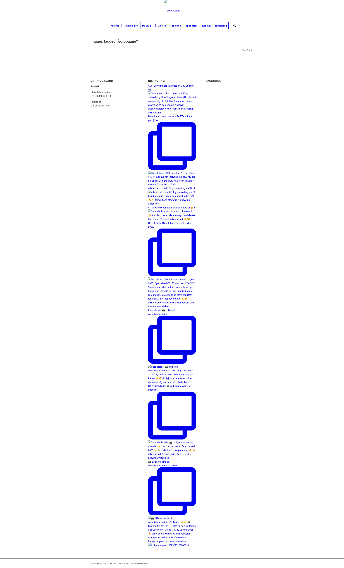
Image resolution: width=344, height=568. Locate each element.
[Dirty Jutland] (172, 10)
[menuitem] (114, 25)
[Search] (233, 25)
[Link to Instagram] (251, 10)
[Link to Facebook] (245, 10)
